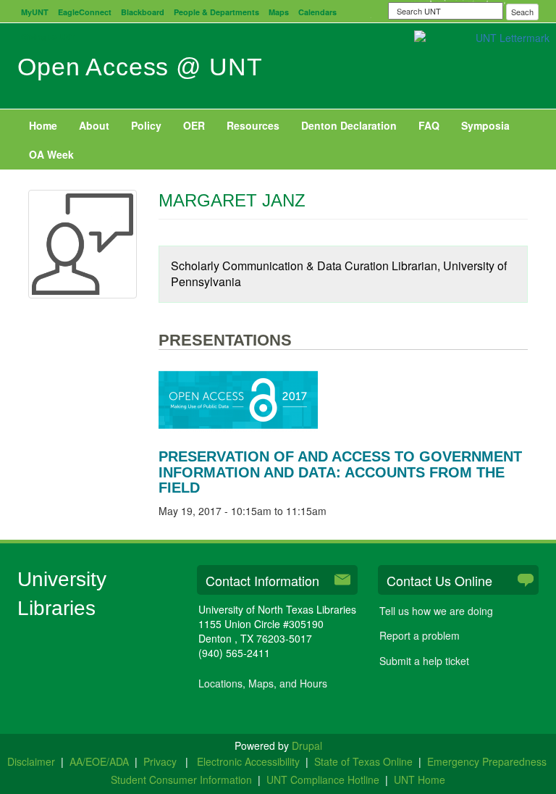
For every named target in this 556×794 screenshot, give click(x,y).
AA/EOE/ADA (99, 761)
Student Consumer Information (181, 779)
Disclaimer (31, 761)
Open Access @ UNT (139, 66)
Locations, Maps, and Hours (262, 683)
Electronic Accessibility (248, 761)
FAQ (428, 125)
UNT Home (419, 779)
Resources (253, 125)
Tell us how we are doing (436, 610)
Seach (522, 11)
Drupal (307, 745)
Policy (146, 125)
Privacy (161, 761)
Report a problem (419, 635)
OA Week (51, 154)
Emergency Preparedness (487, 761)
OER (194, 125)
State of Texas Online (363, 761)
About (94, 125)
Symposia (485, 125)
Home (43, 125)
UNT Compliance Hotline (322, 779)
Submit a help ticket (424, 660)
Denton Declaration (349, 125)
